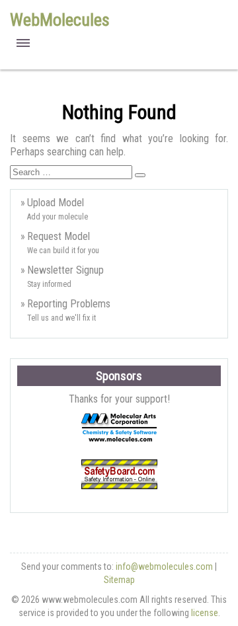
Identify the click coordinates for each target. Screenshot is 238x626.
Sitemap (119, 579)
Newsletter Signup (65, 270)
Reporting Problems (68, 303)
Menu (23, 43)
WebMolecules (60, 20)
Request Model (58, 236)
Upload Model (55, 202)
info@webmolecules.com (164, 566)
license (204, 612)
